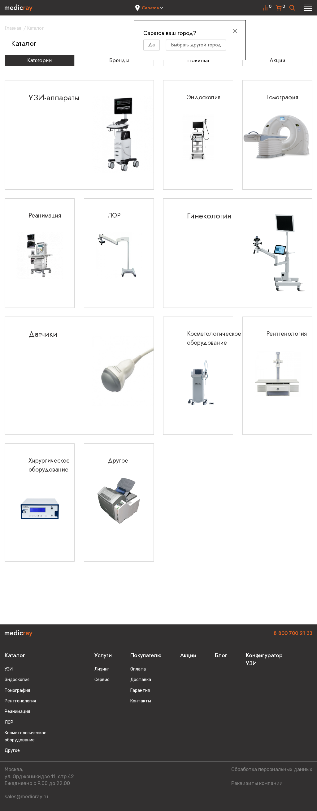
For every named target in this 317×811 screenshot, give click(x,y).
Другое (12, 750)
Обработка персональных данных (271, 769)
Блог (221, 655)
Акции (277, 60)
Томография (17, 690)
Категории (39, 60)
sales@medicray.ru (26, 797)
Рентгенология (20, 701)
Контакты (140, 701)
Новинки (198, 60)
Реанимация (17, 711)
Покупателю (146, 655)
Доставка (140, 679)
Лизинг (101, 669)
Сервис (102, 679)
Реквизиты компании (257, 783)
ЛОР (9, 722)
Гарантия (140, 690)
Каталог (15, 655)
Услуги (103, 655)
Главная (13, 28)
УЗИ (9, 669)
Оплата (138, 669)
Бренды (119, 60)
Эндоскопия (17, 679)
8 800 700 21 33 (293, 633)
